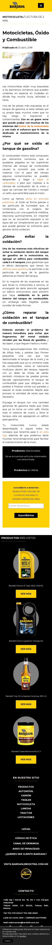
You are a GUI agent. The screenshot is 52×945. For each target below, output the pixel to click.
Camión (26, 795)
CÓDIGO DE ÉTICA (26, 838)
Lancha (26, 808)
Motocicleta (13, 16)
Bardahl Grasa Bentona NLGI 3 (26, 751)
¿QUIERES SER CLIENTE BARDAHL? (26, 854)
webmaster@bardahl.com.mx (23, 922)
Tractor (26, 813)
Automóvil (26, 791)
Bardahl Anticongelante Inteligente (26, 641)
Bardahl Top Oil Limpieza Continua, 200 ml (26, 696)
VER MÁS (26, 593)
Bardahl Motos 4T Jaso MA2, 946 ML (26, 585)
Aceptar (8, 941)
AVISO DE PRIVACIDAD (26, 848)
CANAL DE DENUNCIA (26, 843)
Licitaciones (26, 817)
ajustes (23, 936)
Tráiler (26, 800)
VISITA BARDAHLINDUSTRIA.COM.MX (26, 864)
